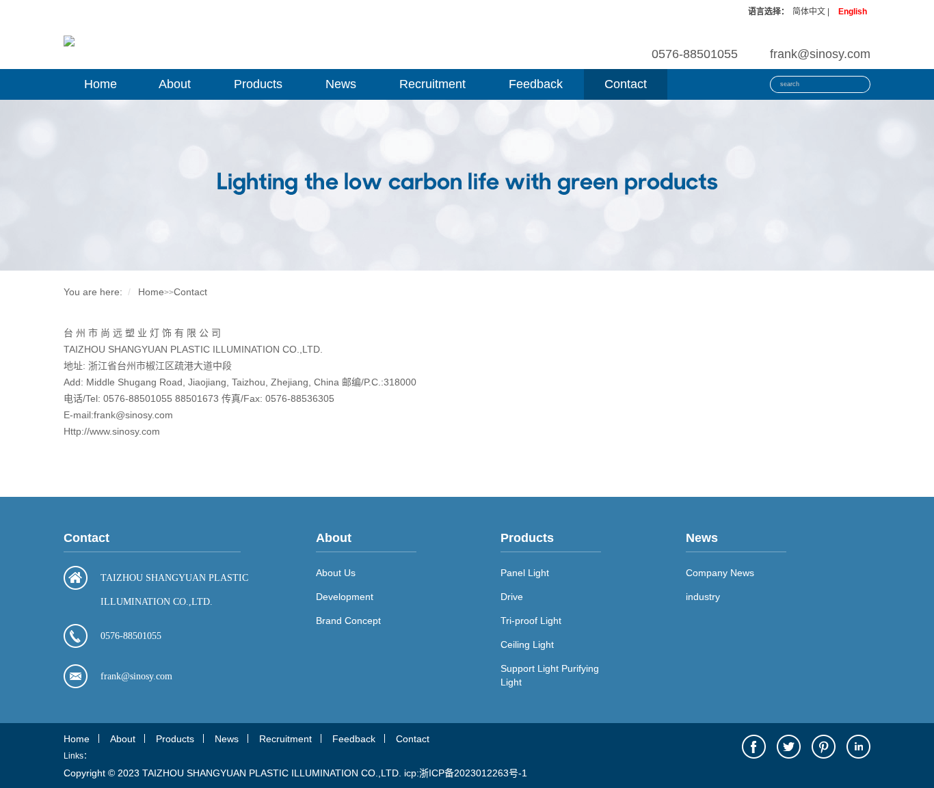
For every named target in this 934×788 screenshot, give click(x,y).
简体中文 (808, 11)
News (340, 84)
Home (100, 84)
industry (703, 596)
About (175, 84)
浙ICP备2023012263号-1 (473, 772)
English (852, 11)
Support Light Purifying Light (550, 675)
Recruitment (432, 84)
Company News (720, 572)
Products (258, 84)
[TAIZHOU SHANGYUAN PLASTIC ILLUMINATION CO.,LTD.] (69, 39)
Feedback (536, 84)
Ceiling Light (527, 644)
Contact (625, 84)
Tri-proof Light (531, 620)
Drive (512, 596)
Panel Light (525, 572)
